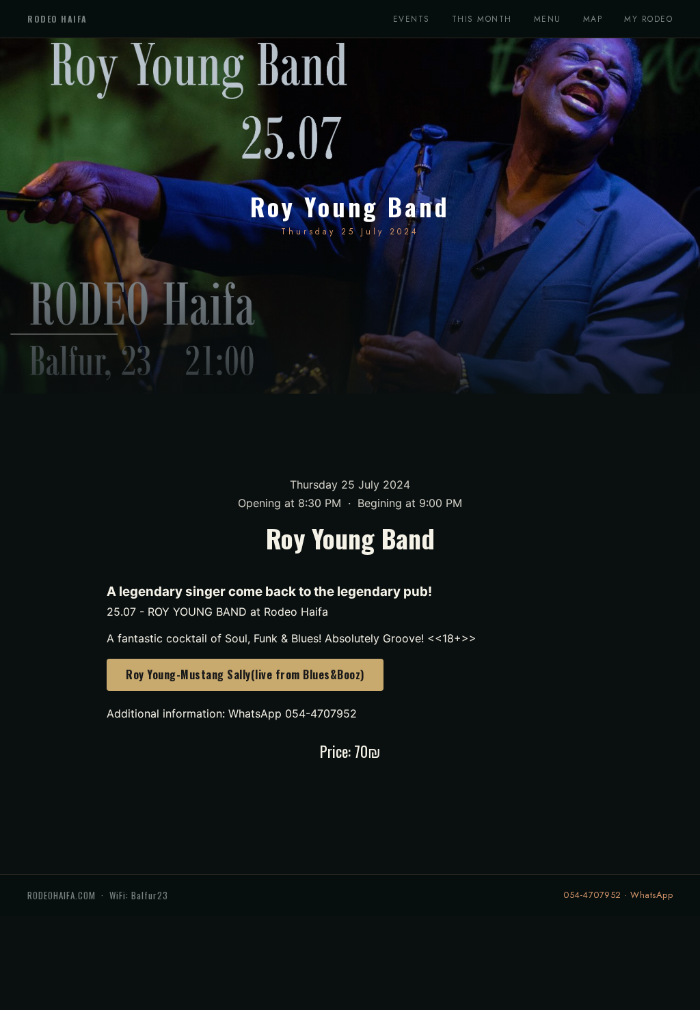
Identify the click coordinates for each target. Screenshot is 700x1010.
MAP (593, 19)
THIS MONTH (482, 19)
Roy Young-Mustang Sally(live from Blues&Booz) (245, 674)
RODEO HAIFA (57, 19)
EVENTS (411, 19)
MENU (547, 19)
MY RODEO (648, 19)
